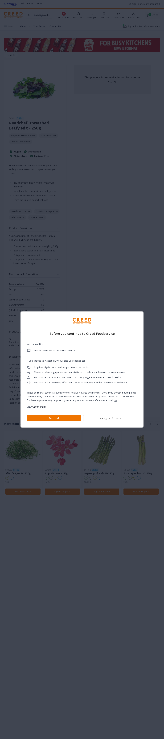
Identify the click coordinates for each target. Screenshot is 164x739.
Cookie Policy (39, 406)
